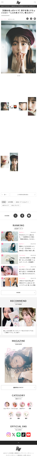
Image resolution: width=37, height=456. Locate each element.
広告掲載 (11, 453)
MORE (18, 292)
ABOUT (5, 453)
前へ (5, 194)
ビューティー (8, 6)
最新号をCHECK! (18, 387)
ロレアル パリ (15, 205)
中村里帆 (11, 202)
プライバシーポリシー (27, 453)
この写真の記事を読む (22, 194)
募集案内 (17, 453)
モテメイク (6, 205)
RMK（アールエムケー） (23, 202)
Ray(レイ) (2, 6)
